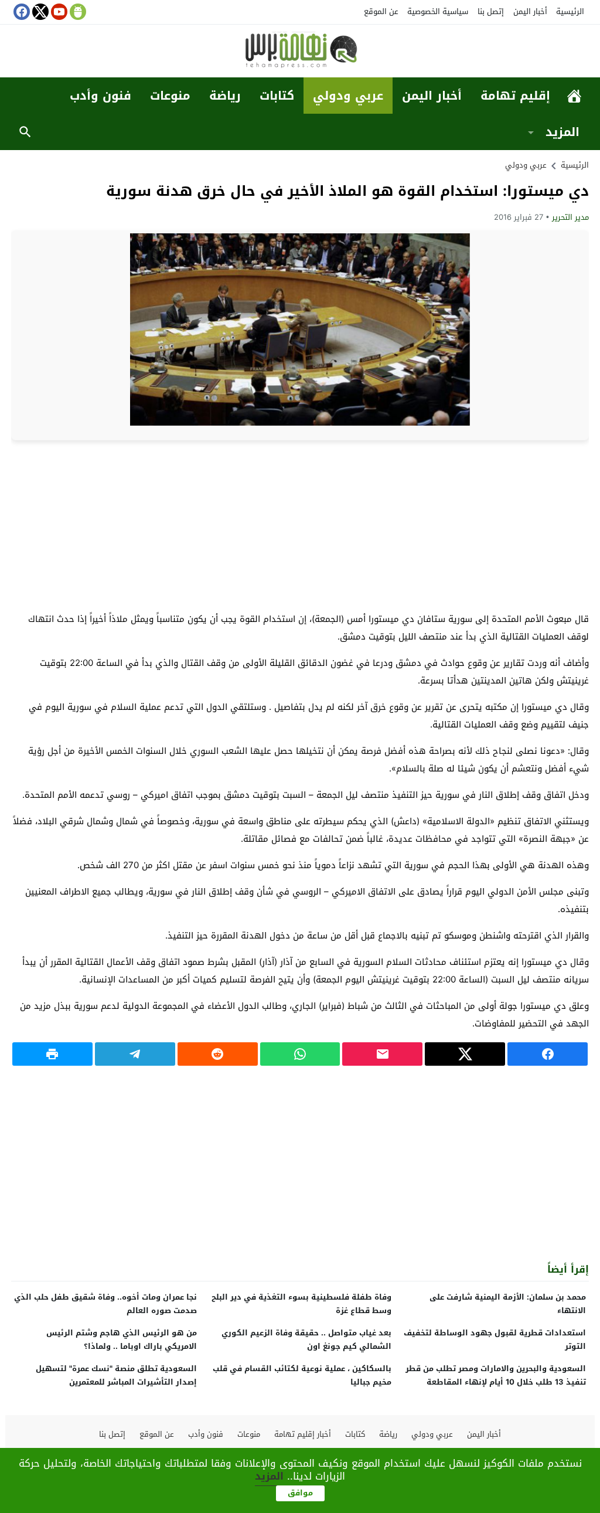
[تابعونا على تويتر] (39, 12)
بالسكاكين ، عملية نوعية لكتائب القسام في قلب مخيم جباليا (302, 1375)
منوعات (170, 95)
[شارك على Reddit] (217, 1054)
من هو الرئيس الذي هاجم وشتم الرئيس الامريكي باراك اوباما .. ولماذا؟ (121, 1339)
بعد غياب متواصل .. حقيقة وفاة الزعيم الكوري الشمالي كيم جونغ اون (306, 1339)
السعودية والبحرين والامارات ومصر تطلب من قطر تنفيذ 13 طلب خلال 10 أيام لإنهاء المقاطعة (495, 1375)
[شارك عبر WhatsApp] (300, 1054)
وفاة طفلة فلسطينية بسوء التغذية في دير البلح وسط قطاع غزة (301, 1304)
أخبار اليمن (530, 11)
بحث (25, 132)
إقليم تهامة (515, 95)
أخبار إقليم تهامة (302, 1434)
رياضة (225, 95)
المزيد (562, 132)
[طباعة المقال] (52, 1054)
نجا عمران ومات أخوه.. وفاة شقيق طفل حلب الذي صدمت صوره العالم (105, 1304)
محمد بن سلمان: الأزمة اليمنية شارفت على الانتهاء (507, 1304)
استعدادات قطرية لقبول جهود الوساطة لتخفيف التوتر (495, 1339)
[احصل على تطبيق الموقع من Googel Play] (76, 12)
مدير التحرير (570, 217)
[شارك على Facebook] (547, 1054)
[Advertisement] (300, 525)
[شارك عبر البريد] (382, 1054)
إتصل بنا (491, 11)
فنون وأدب (100, 95)
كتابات (277, 95)
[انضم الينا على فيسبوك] (20, 12)
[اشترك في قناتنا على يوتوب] (58, 12)
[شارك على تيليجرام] (135, 1054)
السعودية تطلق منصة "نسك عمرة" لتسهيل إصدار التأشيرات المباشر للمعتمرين (116, 1375)
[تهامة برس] (300, 52)
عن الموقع (381, 11)
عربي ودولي (348, 95)
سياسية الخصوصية (437, 11)
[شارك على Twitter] (465, 1054)
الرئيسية (570, 11)
